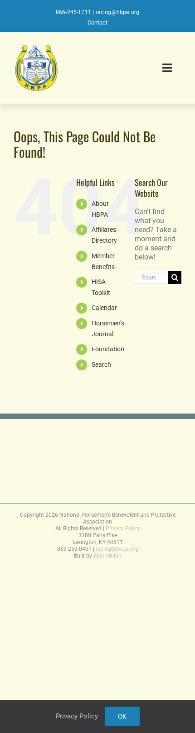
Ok (122, 716)
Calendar (104, 307)
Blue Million (107, 556)
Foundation (108, 349)
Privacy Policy (123, 528)
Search (101, 364)
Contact (97, 22)
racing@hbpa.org (118, 12)
